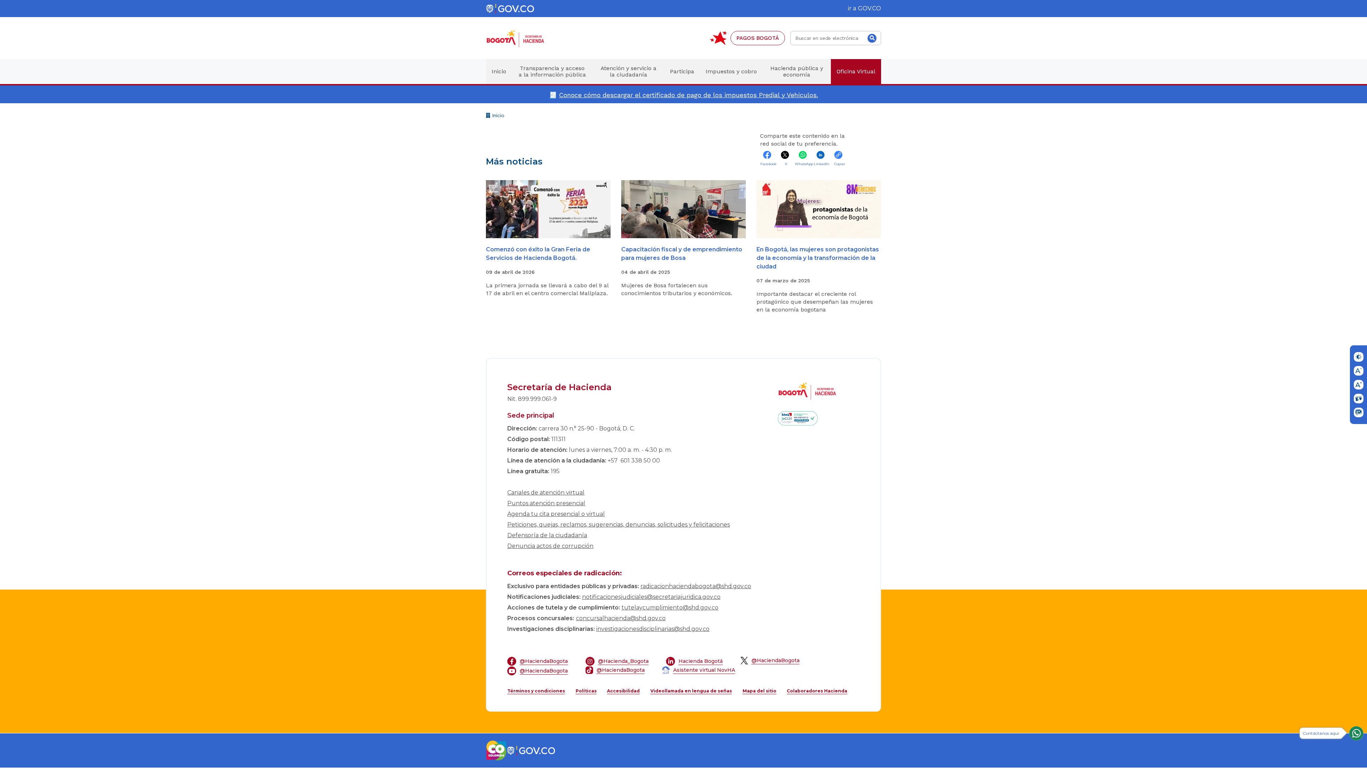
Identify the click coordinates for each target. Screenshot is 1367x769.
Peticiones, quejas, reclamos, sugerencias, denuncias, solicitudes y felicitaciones (618, 524)
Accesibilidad (623, 691)
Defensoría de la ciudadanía (547, 535)
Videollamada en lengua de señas (691, 691)
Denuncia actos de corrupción (550, 546)
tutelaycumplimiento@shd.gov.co (670, 607)
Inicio (497, 116)
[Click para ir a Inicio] (527, 38)
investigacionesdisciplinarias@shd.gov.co (652, 629)
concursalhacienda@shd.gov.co (621, 618)
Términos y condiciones (536, 691)
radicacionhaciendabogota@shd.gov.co (695, 586)
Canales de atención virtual (546, 492)
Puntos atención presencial (546, 503)
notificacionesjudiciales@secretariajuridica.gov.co (651, 596)
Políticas (586, 691)
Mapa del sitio (759, 691)
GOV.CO (869, 8)
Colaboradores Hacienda (817, 691)
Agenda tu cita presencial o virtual (556, 514)
